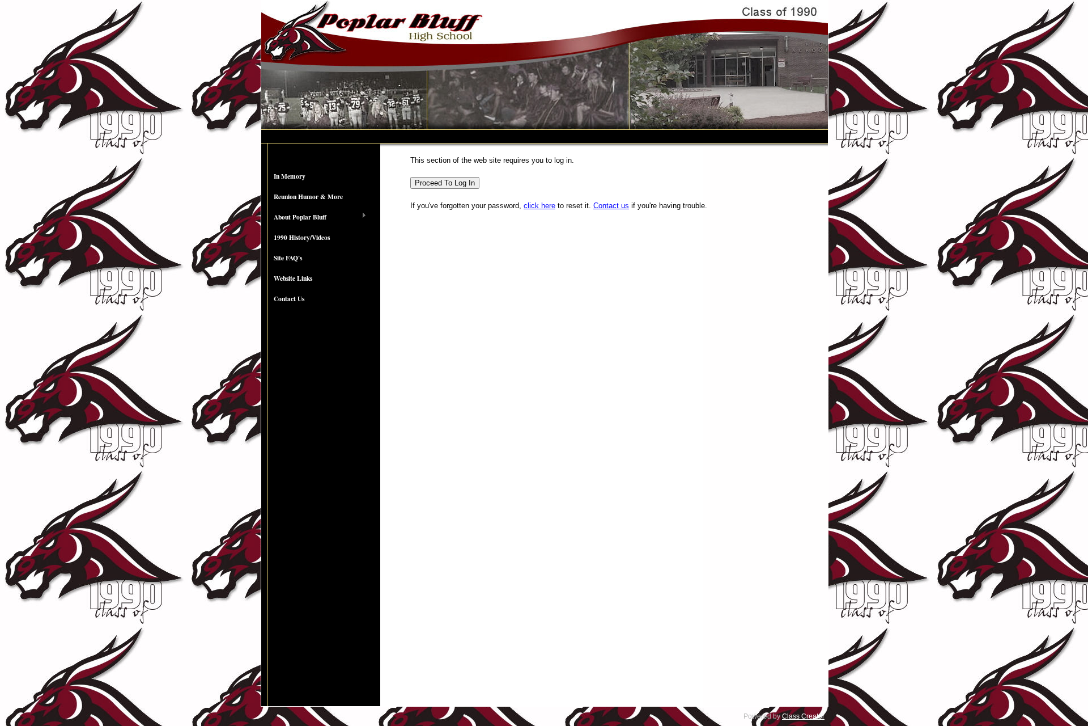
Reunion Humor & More (308, 196)
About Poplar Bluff (293, 217)
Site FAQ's (288, 258)
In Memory (289, 176)
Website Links (293, 278)
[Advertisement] (320, 496)
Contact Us (289, 298)
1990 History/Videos (302, 237)
